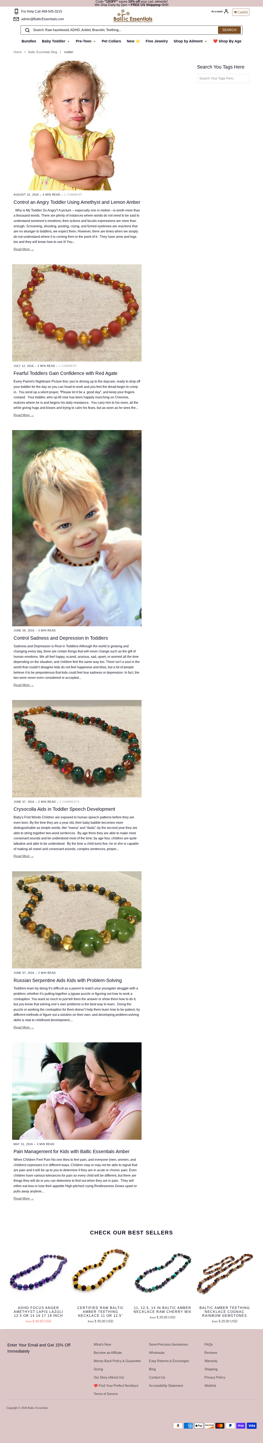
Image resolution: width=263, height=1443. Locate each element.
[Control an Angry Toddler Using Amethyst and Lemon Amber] (77, 125)
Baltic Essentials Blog (42, 52)
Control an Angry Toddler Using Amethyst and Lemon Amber (77, 202)
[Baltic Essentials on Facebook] (243, 1408)
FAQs (208, 1344)
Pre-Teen (84, 41)
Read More (22, 249)
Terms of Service (106, 1394)
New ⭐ (133, 41)
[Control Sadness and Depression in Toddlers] (77, 528)
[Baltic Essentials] (137, 16)
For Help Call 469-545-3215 (41, 11)
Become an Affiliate (108, 1352)
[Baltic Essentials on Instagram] (254, 1408)
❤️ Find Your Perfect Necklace (116, 1385)
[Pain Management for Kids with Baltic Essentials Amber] (77, 1091)
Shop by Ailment (189, 41)
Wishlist (210, 1385)
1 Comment (73, 194)
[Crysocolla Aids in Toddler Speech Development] (77, 748)
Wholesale (157, 1352)
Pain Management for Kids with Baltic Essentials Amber (72, 1151)
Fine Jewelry (157, 41)
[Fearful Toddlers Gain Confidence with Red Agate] (77, 313)
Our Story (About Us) (109, 1377)
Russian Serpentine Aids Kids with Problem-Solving (68, 980)
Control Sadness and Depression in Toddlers (61, 638)
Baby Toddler (54, 41)
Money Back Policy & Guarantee (117, 1361)
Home (18, 52)
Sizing (98, 1369)
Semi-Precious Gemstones (168, 1344)
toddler (68, 52)
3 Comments (70, 801)
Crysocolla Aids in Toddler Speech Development (64, 809)
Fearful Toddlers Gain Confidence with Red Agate (66, 373)
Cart (243, 12)
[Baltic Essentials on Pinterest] (248, 1408)
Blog (152, 1369)
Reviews (210, 1352)
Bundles (29, 41)
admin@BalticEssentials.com (42, 19)
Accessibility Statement (166, 1385)
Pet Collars (111, 41)
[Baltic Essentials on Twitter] (237, 1408)
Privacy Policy (214, 1377)
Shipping (211, 1369)
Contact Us (157, 1377)
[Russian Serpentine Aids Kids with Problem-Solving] (77, 920)
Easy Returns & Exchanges (169, 1361)
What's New (102, 1344)
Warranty (210, 1361)
